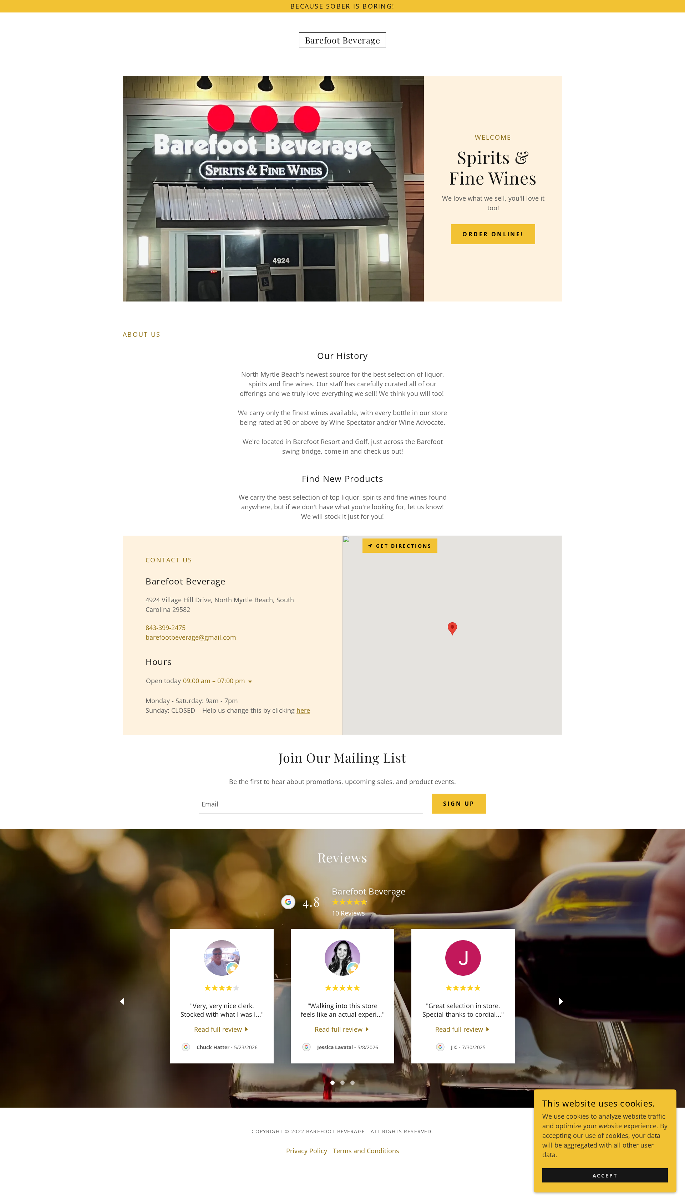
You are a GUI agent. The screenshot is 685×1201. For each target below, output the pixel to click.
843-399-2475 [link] (166, 627)
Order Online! (493, 234)
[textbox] (311, 804)
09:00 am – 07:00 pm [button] (214, 680)
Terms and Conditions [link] (366, 1150)
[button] (249, 682)
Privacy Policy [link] (306, 1150)
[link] (342, 41)
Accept (605, 1175)
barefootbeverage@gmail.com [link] (191, 637)
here (303, 710)
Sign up (459, 804)
